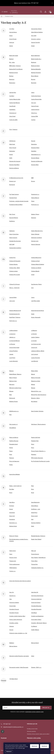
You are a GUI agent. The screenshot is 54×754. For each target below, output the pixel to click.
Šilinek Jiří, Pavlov (13, 536)
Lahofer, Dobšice (35, 337)
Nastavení (9, 751)
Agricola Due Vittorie (36, 29)
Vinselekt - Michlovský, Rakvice (39, 623)
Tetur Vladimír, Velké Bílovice (38, 557)
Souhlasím (44, 746)
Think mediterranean (14, 564)
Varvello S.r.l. (12, 595)
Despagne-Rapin (35, 147)
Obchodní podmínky (31, 731)
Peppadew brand (13, 444)
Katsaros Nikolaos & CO (15, 310)
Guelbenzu (12, 221)
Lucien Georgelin (13, 361)
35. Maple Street (14, 679)
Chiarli (32, 274)
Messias (33, 388)
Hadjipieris (12, 231)
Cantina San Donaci (36, 96)
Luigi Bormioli (34, 361)
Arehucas (11, 42)
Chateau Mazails (35, 271)
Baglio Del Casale (13, 55)
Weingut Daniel (35, 643)
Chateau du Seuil (35, 261)
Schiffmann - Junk (35, 509)
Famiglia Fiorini (13, 198)
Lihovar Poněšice (13, 351)
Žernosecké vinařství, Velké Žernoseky (18, 667)
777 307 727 (7, 724)
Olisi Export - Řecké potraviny (38, 424)
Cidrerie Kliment (35, 109)
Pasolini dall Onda (35, 437)
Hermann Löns (34, 241)
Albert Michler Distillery (37, 32)
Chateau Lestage (13, 271)
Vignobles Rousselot (36, 609)
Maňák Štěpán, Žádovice (15, 374)
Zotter (32, 656)
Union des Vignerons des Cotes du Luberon (20, 581)
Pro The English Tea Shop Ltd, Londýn (40, 461)
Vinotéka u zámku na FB (2, 731)
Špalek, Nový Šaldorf (36, 539)
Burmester (33, 83)
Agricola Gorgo (13, 32)
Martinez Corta (13, 381)
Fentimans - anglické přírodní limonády (18, 201)
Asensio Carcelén (35, 42)
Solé (32, 519)
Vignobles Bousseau (36, 606)
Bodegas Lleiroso (13, 72)
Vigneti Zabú (12, 606)
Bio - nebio (12, 62)
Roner (10, 492)
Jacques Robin (13, 297)
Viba (10, 599)
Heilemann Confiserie (36, 237)
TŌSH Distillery (13, 568)
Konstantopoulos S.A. (14, 314)
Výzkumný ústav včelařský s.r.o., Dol (18, 633)
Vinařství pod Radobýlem (37, 616)
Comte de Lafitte (13, 120)
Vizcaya (11, 630)
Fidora (32, 201)
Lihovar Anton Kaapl (14, 347)
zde (24, 748)
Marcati (33, 374)
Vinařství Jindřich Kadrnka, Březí (17, 616)
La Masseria (34, 330)
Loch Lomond (34, 354)
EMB (32, 178)
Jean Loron (12, 301)
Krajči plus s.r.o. (13, 321)
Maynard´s (11, 384)
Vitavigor (11, 626)
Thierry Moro (34, 561)
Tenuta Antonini (35, 554)
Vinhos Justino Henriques (15, 619)
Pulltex (11, 464)
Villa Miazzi (34, 612)
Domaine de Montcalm (36, 161)
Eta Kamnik (12, 184)
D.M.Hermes (12, 141)
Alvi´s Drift (33, 35)
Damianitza (34, 144)
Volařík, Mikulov (35, 630)
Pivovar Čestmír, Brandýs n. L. (38, 451)
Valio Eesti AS (34, 592)
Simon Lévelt (34, 516)
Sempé (11, 509)
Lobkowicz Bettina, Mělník (37, 351)
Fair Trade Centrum (14, 194)
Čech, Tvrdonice (13, 129)
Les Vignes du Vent (36, 344)
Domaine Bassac (35, 158)
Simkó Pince (34, 512)
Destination (12, 151)
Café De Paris (12, 92)
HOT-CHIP (11, 244)
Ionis (32, 287)
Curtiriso (33, 120)
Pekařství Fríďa (34, 441)
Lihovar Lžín (34, 347)
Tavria (10, 554)
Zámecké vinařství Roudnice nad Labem (19, 656)
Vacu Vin (11, 592)
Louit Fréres (12, 357)
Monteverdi (12, 398)
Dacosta (33, 141)
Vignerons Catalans (14, 602)
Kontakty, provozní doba (32, 728)
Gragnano (33, 217)
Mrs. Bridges (34, 401)
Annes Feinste (12, 39)
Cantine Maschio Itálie (14, 99)
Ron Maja (11, 489)
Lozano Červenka (35, 357)
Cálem (32, 92)
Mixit (10, 394)
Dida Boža (33, 151)
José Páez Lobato (35, 301)
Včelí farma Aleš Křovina (37, 595)
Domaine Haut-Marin (14, 164)
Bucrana (33, 79)
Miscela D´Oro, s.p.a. (36, 391)
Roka (32, 486)
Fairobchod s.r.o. (35, 194)
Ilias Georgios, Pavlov (36, 284)
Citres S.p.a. (34, 113)
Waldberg (11, 643)
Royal (32, 492)
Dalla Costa (12, 144)
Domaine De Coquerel (14, 161)
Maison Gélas (34, 371)
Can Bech (11, 96)
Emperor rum (12, 181)
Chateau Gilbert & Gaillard (37, 264)
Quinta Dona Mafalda (14, 474)
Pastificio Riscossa (13, 441)
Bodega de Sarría (35, 66)
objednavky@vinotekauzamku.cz (13, 727)
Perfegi (11, 447)
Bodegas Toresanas (36, 72)
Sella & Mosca (34, 506)
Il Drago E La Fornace (14, 284)
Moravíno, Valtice (35, 398)
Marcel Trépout (13, 377)
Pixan (10, 454)
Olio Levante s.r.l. (13, 424)
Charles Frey (12, 257)
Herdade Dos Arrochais (15, 241)
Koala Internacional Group (37, 310)
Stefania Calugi (13, 526)
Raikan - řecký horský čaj (15, 486)
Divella (11, 154)
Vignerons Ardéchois (36, 599)
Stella (32, 526)
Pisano (11, 451)
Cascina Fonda (34, 106)
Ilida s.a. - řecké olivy (14, 287)
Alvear (11, 35)
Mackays (11, 371)
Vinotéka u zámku (13, 623)
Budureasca (12, 83)
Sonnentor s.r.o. (13, 523)
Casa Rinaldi (12, 106)
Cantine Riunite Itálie (36, 99)
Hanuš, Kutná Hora (13, 234)
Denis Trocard (12, 147)
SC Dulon (11, 506)
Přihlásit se (45, 707)
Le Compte (34, 340)
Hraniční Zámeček (35, 244)
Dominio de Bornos (14, 168)
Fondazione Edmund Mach (15, 204)
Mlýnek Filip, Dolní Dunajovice (38, 394)
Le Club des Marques (14, 340)
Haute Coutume (13, 237)
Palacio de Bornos (13, 437)
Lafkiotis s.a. (12, 337)
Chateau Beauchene (36, 257)
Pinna (32, 447)
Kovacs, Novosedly (35, 317)
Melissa (33, 384)
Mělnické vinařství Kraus (15, 388)
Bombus (11, 76)
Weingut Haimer (13, 646)
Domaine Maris (35, 164)
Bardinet (11, 59)
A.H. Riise (11, 29)
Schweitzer (12, 512)
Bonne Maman (34, 76)
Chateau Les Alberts (36, 268)
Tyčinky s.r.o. (12, 571)
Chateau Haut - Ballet (14, 268)
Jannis (32, 297)
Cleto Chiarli (12, 116)
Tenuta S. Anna (13, 557)
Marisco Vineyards (35, 377)
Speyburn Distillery (35, 523)
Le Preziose (12, 344)
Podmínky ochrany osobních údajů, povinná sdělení (38, 734)
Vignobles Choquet (14, 609)
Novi (10, 414)
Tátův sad (33, 550)
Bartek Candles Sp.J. (36, 59)
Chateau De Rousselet (14, 261)
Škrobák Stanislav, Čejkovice (38, 536)
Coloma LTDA (34, 116)
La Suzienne (12, 334)
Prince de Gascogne (14, 461)
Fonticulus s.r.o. (35, 204)
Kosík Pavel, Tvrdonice (14, 317)
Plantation (33, 454)
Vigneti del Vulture (35, 602)
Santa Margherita (35, 502)
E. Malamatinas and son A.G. (16, 178)
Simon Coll (12, 516)
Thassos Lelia (12, 561)
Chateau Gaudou (13, 264)
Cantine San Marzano (14, 102)
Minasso (11, 391)
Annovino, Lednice (35, 39)
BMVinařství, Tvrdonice (15, 66)
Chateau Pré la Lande (14, 274)
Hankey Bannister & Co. (37, 231)
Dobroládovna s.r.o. (36, 154)
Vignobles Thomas (13, 612)
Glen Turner (12, 214)
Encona (33, 181)
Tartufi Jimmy (12, 550)
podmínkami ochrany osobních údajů (34, 712)
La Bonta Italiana (13, 330)
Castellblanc (12, 109)
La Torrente (34, 334)
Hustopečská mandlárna (15, 248)
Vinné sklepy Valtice (36, 619)
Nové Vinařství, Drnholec (37, 411)
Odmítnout (34, 746)
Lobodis (11, 354)
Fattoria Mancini (35, 198)
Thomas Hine (34, 564)
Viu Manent (34, 626)
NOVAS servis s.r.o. (14, 411)
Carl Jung (33, 102)
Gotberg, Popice (35, 214)
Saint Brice (12, 502)
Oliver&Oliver (12, 427)
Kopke (32, 314)
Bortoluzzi (11, 79)
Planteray (11, 458)
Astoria (11, 46)
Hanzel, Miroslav (35, 234)
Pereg (32, 444)
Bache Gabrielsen (35, 55)
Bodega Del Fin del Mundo (15, 69)
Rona (32, 489)
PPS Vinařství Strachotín (37, 458)
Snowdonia (12, 519)
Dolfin (10, 158)
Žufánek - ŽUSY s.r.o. (36, 667)
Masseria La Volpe (35, 381)
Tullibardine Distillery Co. (37, 568)
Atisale (33, 46)
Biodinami (33, 62)
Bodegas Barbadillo (36, 69)
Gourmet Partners (13, 217)
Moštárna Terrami (13, 401)
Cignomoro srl (12, 113)
